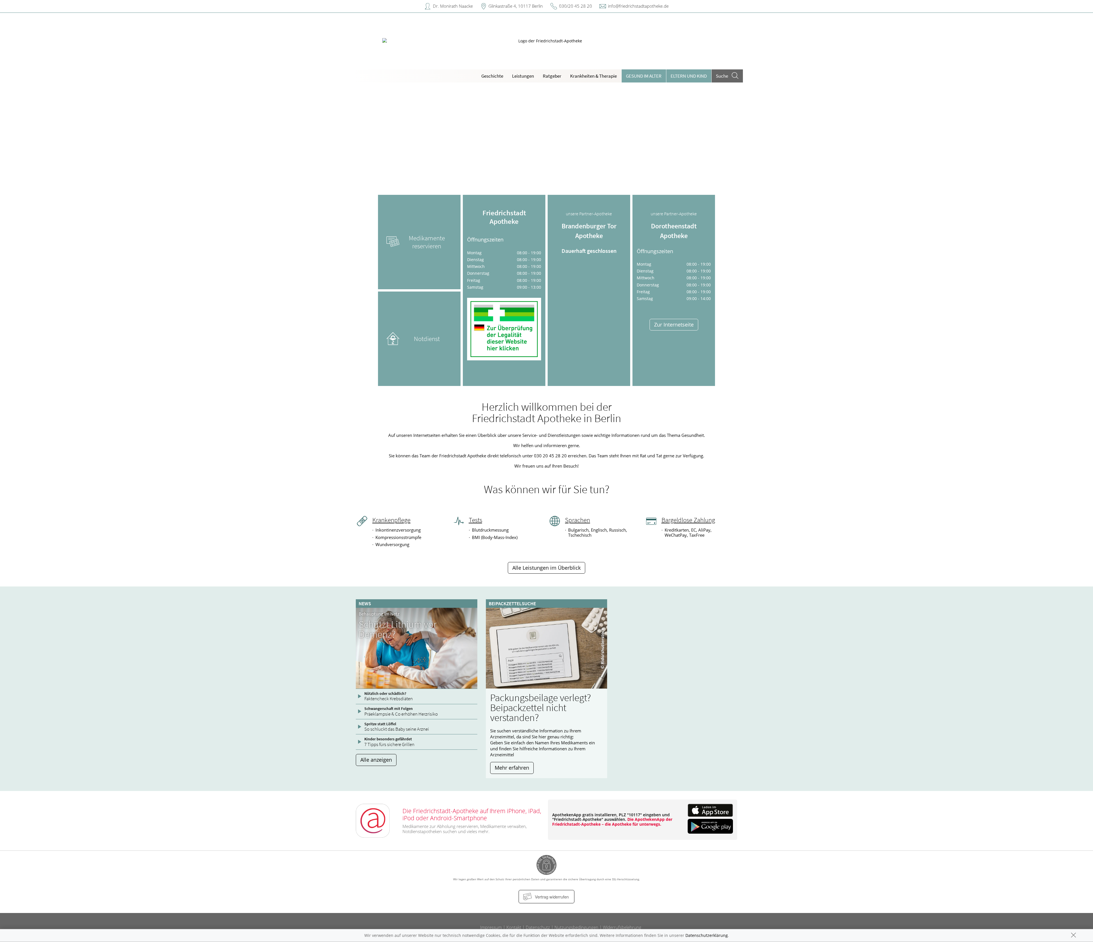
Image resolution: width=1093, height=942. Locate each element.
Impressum (491, 927)
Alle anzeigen (376, 759)
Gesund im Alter (643, 76)
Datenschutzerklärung (706, 935)
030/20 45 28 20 (575, 6)
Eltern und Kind (689, 76)
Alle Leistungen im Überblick (546, 567)
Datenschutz (538, 927)
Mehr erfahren (512, 767)
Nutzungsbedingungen (576, 927)
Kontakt (513, 927)
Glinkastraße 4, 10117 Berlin (515, 6)
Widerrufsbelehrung (622, 927)
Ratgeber (552, 76)
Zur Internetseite (674, 324)
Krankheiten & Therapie (593, 76)
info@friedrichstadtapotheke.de (638, 6)
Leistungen (523, 76)
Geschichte (492, 76)
